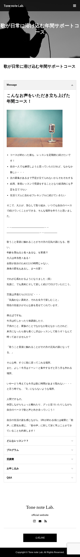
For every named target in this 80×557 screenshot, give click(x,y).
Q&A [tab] (9, 477)
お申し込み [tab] (13, 468)
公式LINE (40, 537)
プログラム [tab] (13, 450)
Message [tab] (12, 84)
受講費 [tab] (10, 459)
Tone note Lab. (14, 6)
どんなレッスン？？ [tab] (17, 440)
